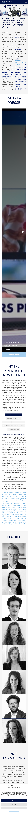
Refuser (14, 804)
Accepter (14, 800)
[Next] (23, 232)
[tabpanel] (14, 481)
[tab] (13, 414)
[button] (26, 786)
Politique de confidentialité (14, 811)
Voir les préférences (14, 808)
